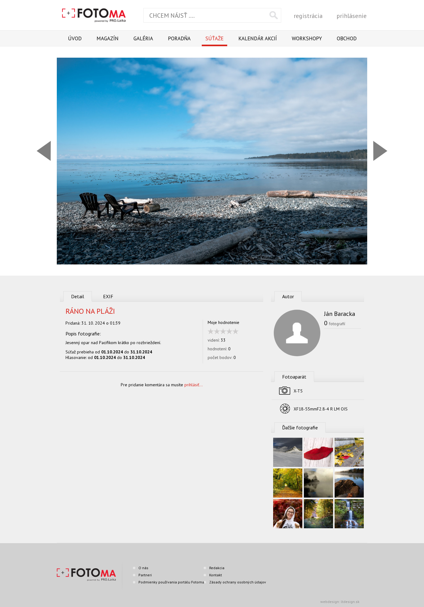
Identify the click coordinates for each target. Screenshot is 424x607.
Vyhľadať (273, 15)
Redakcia (216, 567)
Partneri (145, 575)
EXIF (108, 296)
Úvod (75, 38)
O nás (143, 567)
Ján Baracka (339, 314)
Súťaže (214, 38)
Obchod (347, 38)
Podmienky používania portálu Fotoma (171, 582)
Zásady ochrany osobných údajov (237, 582)
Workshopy (307, 38)
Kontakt (215, 575)
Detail (77, 296)
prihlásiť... (193, 385)
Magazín (108, 38)
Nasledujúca (380, 151)
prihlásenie (351, 16)
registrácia (308, 16)
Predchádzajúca (44, 151)
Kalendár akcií (257, 38)
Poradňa (179, 38)
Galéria (143, 38)
